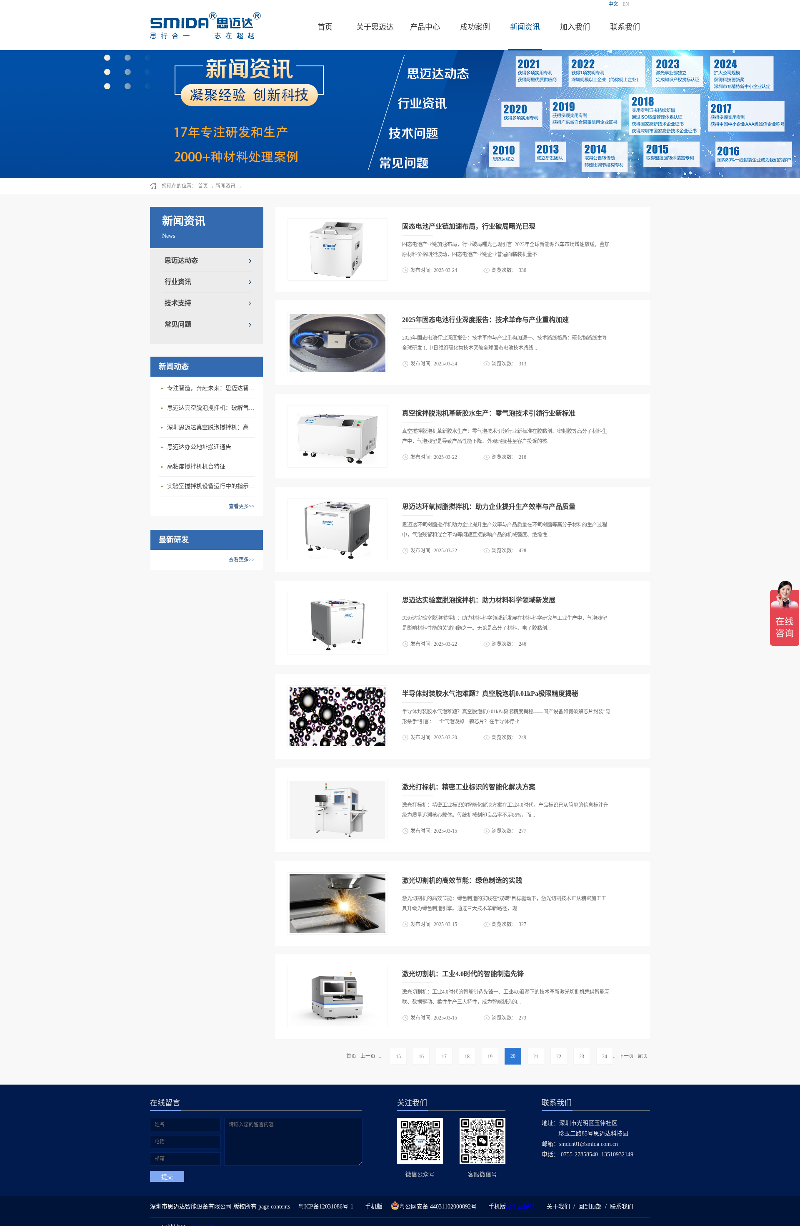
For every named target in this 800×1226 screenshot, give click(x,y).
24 (604, 1057)
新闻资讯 (225, 186)
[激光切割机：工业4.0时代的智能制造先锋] (338, 971)
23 (581, 1057)
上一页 (367, 1056)
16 (421, 1057)
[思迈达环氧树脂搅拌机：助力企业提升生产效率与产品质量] (338, 503)
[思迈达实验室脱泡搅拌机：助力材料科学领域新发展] (338, 597)
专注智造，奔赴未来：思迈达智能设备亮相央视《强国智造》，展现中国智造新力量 (213, 388)
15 (398, 1057)
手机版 (372, 1206)
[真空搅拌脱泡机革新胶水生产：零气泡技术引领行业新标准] (338, 410)
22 (558, 1057)
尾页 (643, 1056)
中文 (613, 4)
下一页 (626, 1056)
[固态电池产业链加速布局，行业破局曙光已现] (338, 223)
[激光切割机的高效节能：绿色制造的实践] (338, 877)
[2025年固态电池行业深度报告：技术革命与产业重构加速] (338, 317)
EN (625, 4)
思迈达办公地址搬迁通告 (199, 447)
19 (490, 1057)
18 (467, 1057)
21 (535, 1057)
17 (444, 1057)
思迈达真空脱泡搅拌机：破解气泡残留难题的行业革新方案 (213, 408)
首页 (325, 27)
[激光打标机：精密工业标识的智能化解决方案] (338, 784)
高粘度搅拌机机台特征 (196, 466)
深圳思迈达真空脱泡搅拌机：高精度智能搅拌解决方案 (213, 427)
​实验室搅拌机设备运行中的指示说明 (213, 486)
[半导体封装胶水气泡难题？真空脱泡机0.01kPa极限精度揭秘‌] (338, 690)
